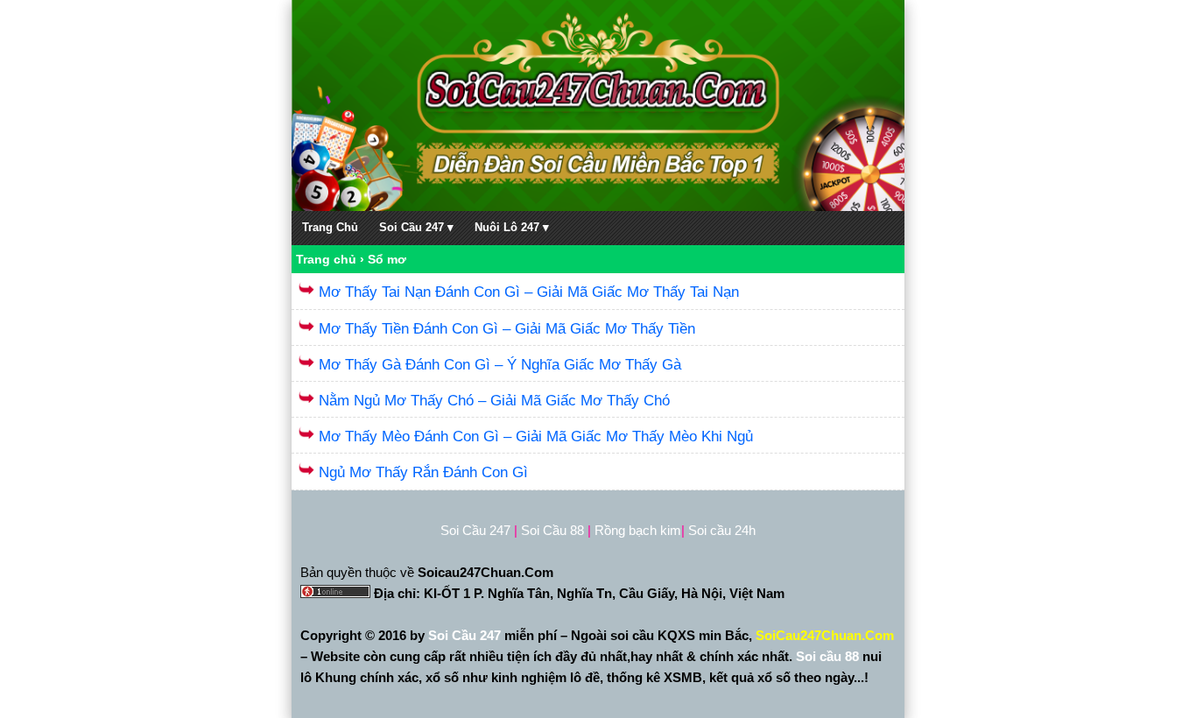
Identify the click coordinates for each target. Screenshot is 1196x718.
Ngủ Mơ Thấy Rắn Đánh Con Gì (423, 472)
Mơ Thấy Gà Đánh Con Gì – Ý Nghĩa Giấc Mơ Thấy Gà (500, 364)
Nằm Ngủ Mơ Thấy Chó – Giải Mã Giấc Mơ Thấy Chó (494, 400)
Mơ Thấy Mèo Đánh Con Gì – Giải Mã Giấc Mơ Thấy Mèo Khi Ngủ (536, 436)
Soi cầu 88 (827, 656)
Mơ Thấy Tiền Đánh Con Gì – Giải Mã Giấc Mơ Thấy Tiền (507, 328)
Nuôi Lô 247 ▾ (512, 227)
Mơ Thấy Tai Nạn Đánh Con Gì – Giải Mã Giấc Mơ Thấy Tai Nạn (529, 292)
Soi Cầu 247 (466, 635)
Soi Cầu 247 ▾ (416, 227)
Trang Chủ (330, 227)
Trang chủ (326, 259)
